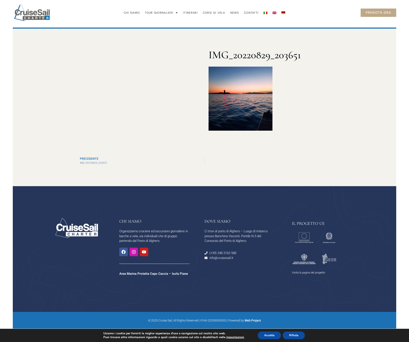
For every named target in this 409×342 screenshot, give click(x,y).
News (234, 13)
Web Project (253, 320)
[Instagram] (134, 252)
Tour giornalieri (159, 13)
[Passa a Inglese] (274, 13)
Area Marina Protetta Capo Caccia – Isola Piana (153, 274)
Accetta (269, 335)
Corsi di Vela (214, 13)
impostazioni (235, 337)
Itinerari (190, 13)
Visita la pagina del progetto (308, 272)
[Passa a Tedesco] (283, 13)
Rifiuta (293, 335)
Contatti (251, 13)
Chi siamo (132, 13)
